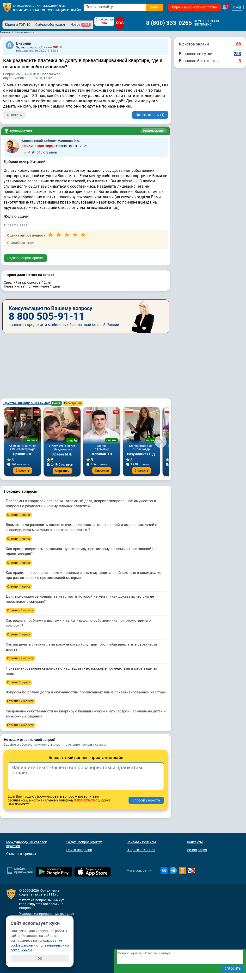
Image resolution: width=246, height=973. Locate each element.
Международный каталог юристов (26, 844)
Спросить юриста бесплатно (194, 7)
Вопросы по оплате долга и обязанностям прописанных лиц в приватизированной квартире (86, 692)
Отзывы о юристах (21, 854)
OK (39, 958)
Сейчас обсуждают (50, 24)
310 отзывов (42, 152)
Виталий (23, 43)
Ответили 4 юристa (20, 725)
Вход (237, 7)
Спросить (23, 470)
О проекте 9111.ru (141, 850)
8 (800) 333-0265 (169, 22)
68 (238, 44)
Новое (79, 24)
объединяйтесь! (54, 5)
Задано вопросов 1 (29, 47)
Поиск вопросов (79, 850)
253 (237, 53)
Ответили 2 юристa (20, 610)
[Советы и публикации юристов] (7, 7)
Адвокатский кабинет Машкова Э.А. (51, 141)
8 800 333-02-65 (86, 800)
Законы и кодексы (141, 842)
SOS (119, 22)
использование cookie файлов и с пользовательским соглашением (40, 945)
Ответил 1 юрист (18, 515)
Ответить (14, 115)
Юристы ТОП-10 (17, 24)
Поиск (56, 403)
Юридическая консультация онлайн (47, 10)
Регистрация (73, 403)
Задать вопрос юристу (25, 258)
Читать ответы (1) (150, 115)
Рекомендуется (153, 131)
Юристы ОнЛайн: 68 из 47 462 (27, 403)
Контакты (195, 842)
